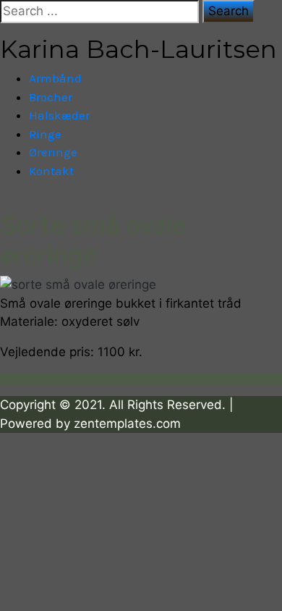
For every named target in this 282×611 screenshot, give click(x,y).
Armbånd (55, 78)
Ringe (45, 134)
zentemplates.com (127, 423)
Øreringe (53, 152)
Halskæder (59, 115)
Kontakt (51, 171)
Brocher (50, 97)
